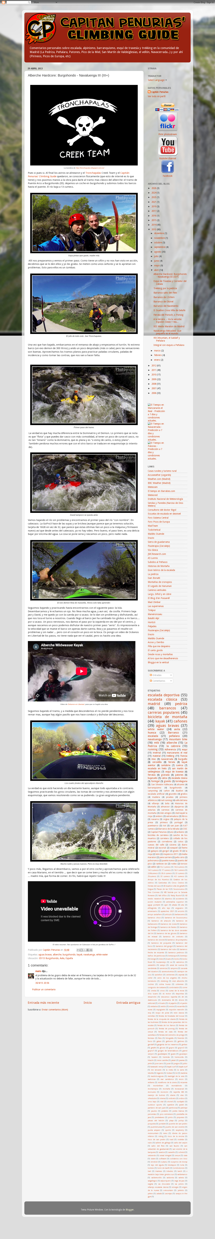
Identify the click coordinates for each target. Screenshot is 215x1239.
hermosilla (179, 1057)
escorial (162, 848)
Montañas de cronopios (160, 582)
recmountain (153, 1133)
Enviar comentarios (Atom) (55, 1009)
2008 (154, 383)
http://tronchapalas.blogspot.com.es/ (90, 168)
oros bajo (152, 1102)
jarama (181, 1060)
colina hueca (164, 984)
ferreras (151, 1038)
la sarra (180, 1070)
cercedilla (157, 762)
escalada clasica (179, 778)
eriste (171, 1006)
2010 (154, 374)
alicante (180, 784)
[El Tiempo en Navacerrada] (156, 439)
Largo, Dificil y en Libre (159, 594)
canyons (174, 968)
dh (183, 997)
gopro (171, 1048)
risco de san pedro (156, 1139)
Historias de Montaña (158, 566)
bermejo (183, 956)
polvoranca (153, 860)
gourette (173, 794)
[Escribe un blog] (81, 950)
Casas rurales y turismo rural (162, 471)
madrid (154, 704)
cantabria (165, 765)
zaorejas (168, 1194)
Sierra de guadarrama (159, 542)
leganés (160, 1073)
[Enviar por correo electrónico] (78, 950)
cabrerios (180, 962)
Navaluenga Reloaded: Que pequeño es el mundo (167, 332)
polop (181, 1121)
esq (149, 1013)
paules (154, 1111)
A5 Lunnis (153, 558)
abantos (168, 899)
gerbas (184, 1044)
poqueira (152, 1124)
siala (185, 1155)
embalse (154, 1006)
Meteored (153, 495)
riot (164, 825)
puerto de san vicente (175, 1127)
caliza (164, 778)
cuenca (179, 765)
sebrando (152, 1155)
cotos (180, 841)
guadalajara (162, 1054)
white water (102, 954)
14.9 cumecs (153, 870)
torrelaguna (181, 781)
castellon (158, 975)
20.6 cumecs (166, 873)
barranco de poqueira (161, 943)
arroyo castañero (155, 914)
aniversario (152, 911)
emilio (163, 1006)
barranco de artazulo (161, 921)
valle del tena (181, 800)
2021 (154, 202)
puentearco (153, 825)
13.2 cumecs (165, 867)
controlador (174, 987)
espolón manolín (176, 1010)
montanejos (153, 1089)
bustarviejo (161, 962)
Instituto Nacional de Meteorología (165, 499)
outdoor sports (155, 1105)
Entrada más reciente (43, 1003)
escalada (153, 736)
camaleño (152, 965)
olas (182, 1095)
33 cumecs (165, 876)
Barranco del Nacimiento (166, 306)
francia (183, 756)
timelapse (172, 1165)
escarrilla (181, 1006)
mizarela (183, 1082)
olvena (162, 1098)
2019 (154, 206)
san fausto (174, 1146)
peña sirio (179, 857)
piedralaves (159, 1117)
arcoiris (181, 911)
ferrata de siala (165, 1032)
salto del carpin (180, 1143)
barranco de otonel (156, 940)
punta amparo (154, 1130)
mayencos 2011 (170, 854)
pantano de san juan (157, 1108)
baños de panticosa (156, 956)
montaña (166, 1089)
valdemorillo (156, 1178)
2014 (154, 224)
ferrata (171, 762)
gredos (184, 794)
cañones (180, 721)
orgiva (166, 819)
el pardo (183, 1003)
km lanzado (156, 1070)
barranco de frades (168, 927)
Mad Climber (154, 602)
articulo (168, 914)
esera (150, 1010)
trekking (170, 756)
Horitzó (151, 622)
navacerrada (167, 759)
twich (180, 1171)
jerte (150, 1063)
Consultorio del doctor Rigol (162, 509)
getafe (153, 1048)
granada (165, 774)
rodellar (181, 1139)
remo (165, 1133)
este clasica (179, 1013)
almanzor (165, 807)
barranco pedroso (176, 953)
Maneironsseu (155, 614)
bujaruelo (152, 778)
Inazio (151, 538)
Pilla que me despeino (159, 646)
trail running (166, 800)
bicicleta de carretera (158, 835)
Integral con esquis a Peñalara (169, 345)
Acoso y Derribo (156, 642)
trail (149, 1171)
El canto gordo (155, 650)
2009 (154, 379)
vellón (153, 867)
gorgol (165, 851)
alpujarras (179, 807)
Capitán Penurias (52, 950)
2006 (154, 393)
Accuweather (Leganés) (159, 475)
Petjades (152, 626)
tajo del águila (157, 1165)
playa (171, 1121)
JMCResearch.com (157, 554)
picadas (169, 797)
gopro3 (181, 1048)
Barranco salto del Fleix (165, 292)
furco (150, 1041)
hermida (166, 1057)
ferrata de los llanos (166, 1025)
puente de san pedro (178, 1124)
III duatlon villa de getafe (174, 886)
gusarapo (183, 1054)
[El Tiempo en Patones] (156, 458)
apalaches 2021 (167, 911)
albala (174, 905)
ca (171, 962)
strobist (154, 1162)
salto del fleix (157, 1146)
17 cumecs (166, 870)
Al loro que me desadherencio (163, 658)
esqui (184, 749)
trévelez (169, 1171)
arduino (180, 832)
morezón (164, 1092)
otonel (170, 1102)
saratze (162, 1152)
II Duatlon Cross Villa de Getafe (169, 310)
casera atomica (168, 971)
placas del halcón (156, 1121)
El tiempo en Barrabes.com (161, 491)
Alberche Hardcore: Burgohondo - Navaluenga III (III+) (170, 275)
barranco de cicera (168, 924)
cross (162, 991)
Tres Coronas (154, 892)
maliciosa (152, 1079)
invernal (157, 752)
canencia (163, 968)
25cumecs (152, 876)
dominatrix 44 (168, 1000)
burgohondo (69, 954)
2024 (154, 192)
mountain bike (178, 739)
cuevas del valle (156, 845)
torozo (184, 864)
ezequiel (174, 848)
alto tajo (166, 908)
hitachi (151, 1060)
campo (162, 965)
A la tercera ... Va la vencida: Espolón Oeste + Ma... (168, 320)
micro (181, 1079)
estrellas (151, 1016)
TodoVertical (154, 529)
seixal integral (165, 1155)
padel (181, 1105)
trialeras (158, 1171)
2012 (154, 365)
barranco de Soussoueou (176, 918)
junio (157, 260)
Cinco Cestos (178, 883)
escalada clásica (162, 699)
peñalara (174, 736)
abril (156, 270)
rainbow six (161, 864)
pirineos (164, 822)
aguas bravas (45, 954)
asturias (151, 810)
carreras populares (164, 712)
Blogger (130, 1209)
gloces (162, 1048)
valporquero (165, 1181)
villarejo (155, 803)
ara (171, 832)
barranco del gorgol (164, 946)
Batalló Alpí (153, 618)
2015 (154, 220)
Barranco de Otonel (163, 301)
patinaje (184, 1108)
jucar (168, 1063)
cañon (167, 791)
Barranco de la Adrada (168, 829)
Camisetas (162, 883)
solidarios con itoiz (178, 1159)
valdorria (170, 1178)
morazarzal (179, 1089)
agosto (158, 251)
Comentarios (158, 680)
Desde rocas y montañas (160, 654)
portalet (162, 1124)
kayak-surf (183, 1067)
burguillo (182, 759)
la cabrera (173, 746)
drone (181, 1000)
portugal (179, 822)
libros (184, 816)
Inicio (88, 1003)
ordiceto (172, 1098)
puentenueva (156, 1127)
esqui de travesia (174, 771)
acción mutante (155, 902)
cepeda (181, 975)
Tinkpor (152, 610)
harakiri (155, 1057)
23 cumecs (179, 873)
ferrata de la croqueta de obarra (162, 1019)
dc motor (167, 994)
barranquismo (154, 788)
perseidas (152, 1114)
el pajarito (172, 1003)
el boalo (161, 1003)
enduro (159, 816)
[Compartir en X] (84, 950)
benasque (172, 956)
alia (182, 905)
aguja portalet (154, 905)
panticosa (173, 1108)
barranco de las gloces (166, 933)
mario (38, 971)
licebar (169, 1073)
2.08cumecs (153, 873)
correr (184, 987)
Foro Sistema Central (158, 517)
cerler (150, 978)
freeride (181, 1038)
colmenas (180, 984)
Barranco (173, 732)
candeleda (152, 968)
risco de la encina (176, 1136)
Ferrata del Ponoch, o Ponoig (168, 314)
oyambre (170, 1105)
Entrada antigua (128, 1003)
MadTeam (153, 525)
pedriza (181, 704)
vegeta (150, 1184)
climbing (164, 981)
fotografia (170, 1038)
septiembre (160, 247)
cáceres (172, 845)
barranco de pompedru (177, 940)
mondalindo (176, 1086)
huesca (152, 732)
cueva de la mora (176, 991)
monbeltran (158, 1086)
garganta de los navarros (167, 1044)
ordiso (182, 1098)
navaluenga (89, 954)
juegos (177, 1063)
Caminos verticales (157, 590)
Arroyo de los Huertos (158, 880)
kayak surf (171, 1067)
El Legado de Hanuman (160, 586)
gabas (159, 1041)
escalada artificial (156, 794)
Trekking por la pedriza (165, 288)
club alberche (178, 981)
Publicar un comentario (44, 989)
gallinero (169, 1041)
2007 (154, 388)
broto (176, 959)
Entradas (156, 675)
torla (182, 1165)
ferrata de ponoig (167, 1029)
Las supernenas (156, 606)
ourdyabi (180, 1102)
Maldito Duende (156, 533)
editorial (151, 1003)
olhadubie (152, 1098)
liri (176, 1073)
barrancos (167, 708)
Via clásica (153, 550)
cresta (153, 991)
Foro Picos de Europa (159, 521)
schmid (181, 1152)
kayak (79, 954)
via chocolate (164, 1184)
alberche (57, 954)
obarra (172, 1095)
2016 (154, 215)
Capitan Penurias (159, 832)
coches (151, 984)
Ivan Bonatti (154, 578)
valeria (181, 1178)
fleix (160, 1038)
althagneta (152, 908)
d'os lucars (153, 994)
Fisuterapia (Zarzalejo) (159, 546)
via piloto (179, 1184)
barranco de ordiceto (173, 937)
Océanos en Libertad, (76, 704)
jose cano (159, 1063)
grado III (177, 851)
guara (173, 1054)
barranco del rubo (168, 949)
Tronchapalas (93, 172)
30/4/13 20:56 (42, 983)
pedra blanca (178, 1111)
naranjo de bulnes (156, 1095)
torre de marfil (163, 1168)
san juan (174, 825)
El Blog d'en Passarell (159, 598)
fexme (184, 848)
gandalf (151, 1044)
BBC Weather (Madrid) (159, 483)
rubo (150, 1143)
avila (177, 729)
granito (167, 781)
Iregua (150, 889)
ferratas (152, 774)
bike (161, 959)
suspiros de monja (179, 1162)
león (158, 854)
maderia (184, 1073)
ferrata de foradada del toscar (171, 1016)
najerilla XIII (178, 1092)
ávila (167, 803)
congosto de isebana (157, 987)
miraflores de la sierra (167, 1082)
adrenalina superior (175, 902)
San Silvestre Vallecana (162, 784)
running (153, 749)
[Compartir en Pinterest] (91, 950)
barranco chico (154, 918)
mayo (157, 265)
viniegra (175, 1187)
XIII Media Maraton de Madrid (169, 326)
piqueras (180, 1117)
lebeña (151, 1073)
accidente (180, 899)
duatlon (179, 791)
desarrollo (152, 997)
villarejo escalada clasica (158, 1187)
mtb (156, 742)
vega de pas (179, 1181)
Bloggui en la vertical (158, 662)
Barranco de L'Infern (164, 297)
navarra (155, 819)
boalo (168, 959)
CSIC (185, 829)
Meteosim (153, 487)
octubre (158, 242)
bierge (153, 959)
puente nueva (168, 860)
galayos (154, 851)
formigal (155, 781)
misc (154, 759)
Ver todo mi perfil (156, 96)
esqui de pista (162, 1013)
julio (156, 256)
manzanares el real (177, 752)
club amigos (165, 813)
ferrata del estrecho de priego (172, 1035)
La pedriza (153, 574)
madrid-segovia (157, 1076)
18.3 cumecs (179, 870)
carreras (165, 810)
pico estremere (166, 1114)
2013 (154, 229)
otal (161, 1102)
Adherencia (170, 749)
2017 (154, 211)
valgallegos (152, 1181)
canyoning (153, 791)
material (157, 756)
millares (151, 1082)
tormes (151, 1168)
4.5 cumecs (179, 876)
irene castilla (162, 1060)
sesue (177, 1155)
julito (185, 1063)
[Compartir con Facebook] (88, 950)
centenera (170, 975)
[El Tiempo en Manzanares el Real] (156, 420)
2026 (154, 188)
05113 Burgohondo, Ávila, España (56, 958)
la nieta (169, 1070)
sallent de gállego (162, 1143)
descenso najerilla (169, 997)
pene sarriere (166, 857)
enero (157, 359)
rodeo (174, 864)
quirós (168, 1130)
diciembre (159, 233)
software (162, 1159)
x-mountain (168, 1190)
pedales (164, 1111)
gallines (181, 1041)
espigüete (160, 1010)
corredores (167, 841)
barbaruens (180, 914)
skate (153, 1159)
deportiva (180, 994)
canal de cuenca (177, 965)
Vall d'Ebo (162, 895)
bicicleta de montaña (167, 717)
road (171, 1139)
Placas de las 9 (163, 889)
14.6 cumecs (179, 867)
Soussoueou (178, 889)
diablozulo (152, 1000)
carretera (164, 838)
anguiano (179, 908)
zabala (159, 1194)
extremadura (172, 816)
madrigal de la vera (176, 1076)
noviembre (159, 238)
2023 (154, 197)
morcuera (152, 1092)
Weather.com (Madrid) (159, 479)
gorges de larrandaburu (168, 1051)
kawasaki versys (157, 1067)
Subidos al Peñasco (157, 562)
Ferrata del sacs (154, 886)
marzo (157, 350)
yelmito (181, 1190)
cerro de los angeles (167, 978)
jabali (173, 1060)
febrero (158, 355)
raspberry (180, 1130)
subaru (164, 1162)
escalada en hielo (157, 768)
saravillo (171, 1152)
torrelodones (178, 1168)
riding (160, 1136)
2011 (154, 370)
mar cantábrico (167, 1079)
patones (179, 774)
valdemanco (182, 1174)
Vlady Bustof (176, 895)
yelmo (150, 1194)
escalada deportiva (164, 695)
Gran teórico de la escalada (161, 570)
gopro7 (151, 1051)
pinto (170, 1117)
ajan (166, 905)
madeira (156, 797)
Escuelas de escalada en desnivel (164, 513)
